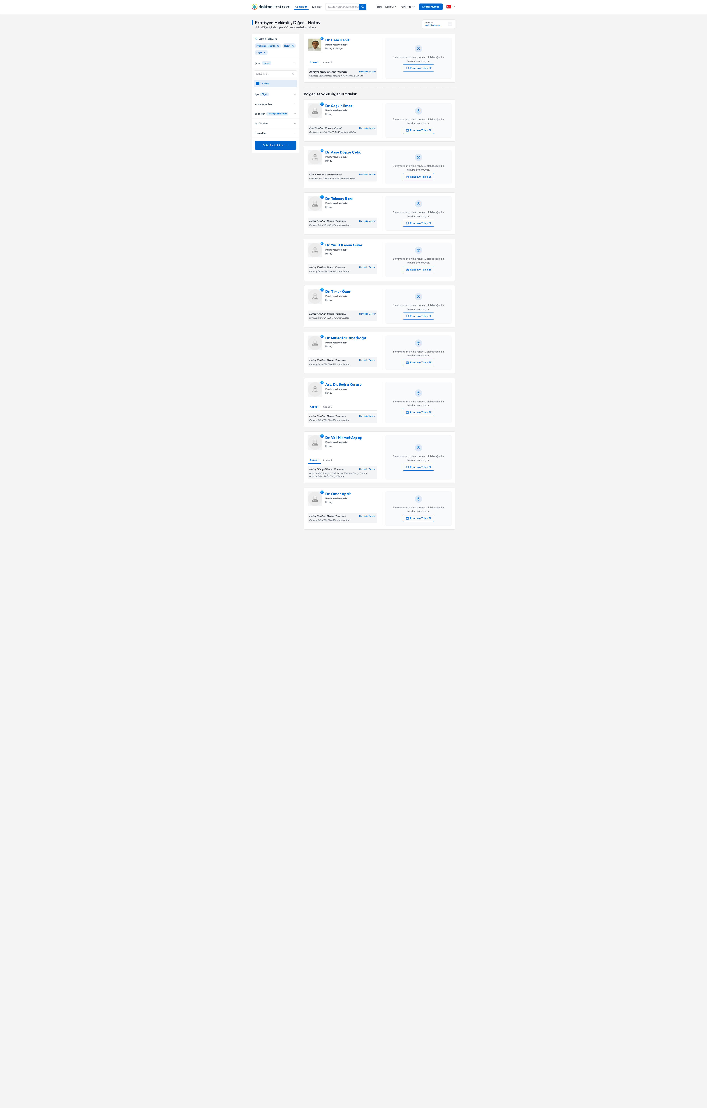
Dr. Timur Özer (338, 291)
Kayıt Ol (389, 6)
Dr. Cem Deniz (337, 40)
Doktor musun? (430, 6)
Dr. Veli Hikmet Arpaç (343, 437)
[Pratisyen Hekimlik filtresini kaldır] (278, 46)
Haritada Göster (367, 71)
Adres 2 (327, 62)
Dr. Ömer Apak (338, 493)
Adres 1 (314, 62)
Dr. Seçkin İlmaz (338, 105)
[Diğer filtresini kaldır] (264, 52)
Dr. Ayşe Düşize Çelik (343, 152)
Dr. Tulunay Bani (339, 198)
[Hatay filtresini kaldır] (292, 46)
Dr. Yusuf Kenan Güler (344, 245)
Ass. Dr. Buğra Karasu (343, 384)
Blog (379, 6)
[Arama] (362, 7)
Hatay (328, 48)
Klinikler (316, 6)
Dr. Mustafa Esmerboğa (345, 338)
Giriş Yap (406, 6)
